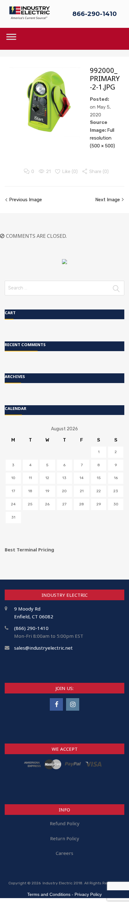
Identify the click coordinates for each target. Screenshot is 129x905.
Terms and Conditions (48, 894)
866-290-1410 (94, 14)
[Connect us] (56, 704)
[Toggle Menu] (11, 39)
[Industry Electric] (29, 17)
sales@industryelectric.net (43, 648)
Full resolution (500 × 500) (102, 138)
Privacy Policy (88, 894)
